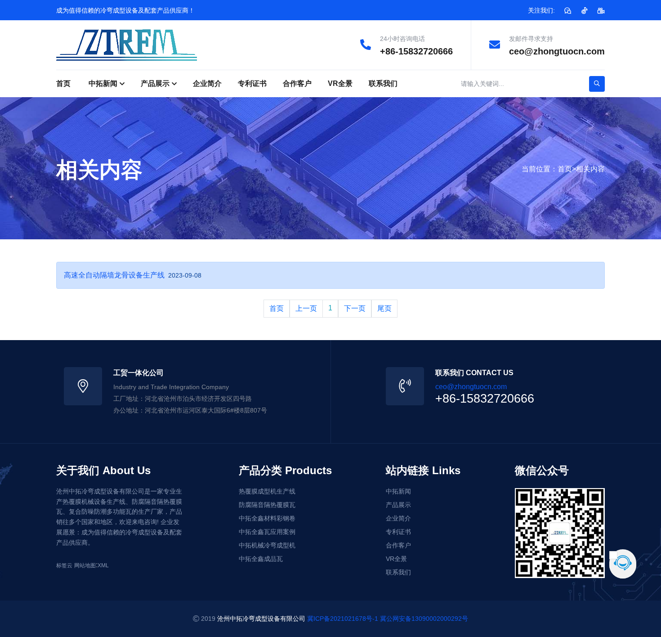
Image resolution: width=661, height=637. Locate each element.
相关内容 (590, 169)
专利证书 (252, 83)
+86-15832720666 (416, 51)
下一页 (355, 308)
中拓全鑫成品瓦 (261, 559)
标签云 (64, 565)
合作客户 (297, 83)
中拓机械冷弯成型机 (267, 545)
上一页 (306, 308)
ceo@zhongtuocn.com (557, 51)
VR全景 (340, 83)
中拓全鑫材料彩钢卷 (267, 518)
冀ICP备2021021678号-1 (342, 618)
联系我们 (383, 83)
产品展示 (155, 83)
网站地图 (85, 565)
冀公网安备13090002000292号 (424, 618)
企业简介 (207, 83)
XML (103, 565)
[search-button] (597, 84)
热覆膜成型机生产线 (267, 491)
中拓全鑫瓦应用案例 (267, 532)
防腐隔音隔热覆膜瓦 (267, 505)
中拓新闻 (103, 83)
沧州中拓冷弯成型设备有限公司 (261, 618)
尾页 (384, 308)
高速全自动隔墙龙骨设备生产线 (114, 275)
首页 (63, 83)
